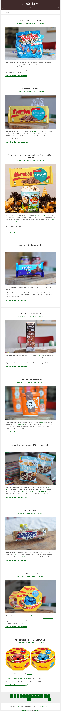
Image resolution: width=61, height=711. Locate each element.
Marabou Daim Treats (32, 616)
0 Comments (41, 23)
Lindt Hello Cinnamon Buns (30, 313)
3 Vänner (42, 422)
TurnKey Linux (38, 710)
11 (45, 696)
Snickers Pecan (30, 510)
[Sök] (2, 8)
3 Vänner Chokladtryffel (30, 380)
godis (37, 706)
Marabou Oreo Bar (48, 618)
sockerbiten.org (17, 706)
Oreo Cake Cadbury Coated (30, 245)
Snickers (15, 554)
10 (41, 696)
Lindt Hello (40, 355)
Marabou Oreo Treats (30, 573)
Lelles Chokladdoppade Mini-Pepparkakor (30, 445)
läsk (50, 706)
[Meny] (58, 8)
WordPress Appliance (24, 710)
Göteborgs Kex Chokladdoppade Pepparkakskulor (36, 491)
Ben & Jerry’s (46, 215)
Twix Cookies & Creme (30, 20)
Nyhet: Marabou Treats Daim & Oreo (30, 640)
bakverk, (43, 706)
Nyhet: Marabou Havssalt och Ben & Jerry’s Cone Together (30, 156)
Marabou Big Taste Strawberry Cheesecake (17, 678)
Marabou (37, 215)
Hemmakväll (34, 131)
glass (40, 706)
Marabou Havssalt (30, 89)
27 (29, 699)
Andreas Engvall (31, 23)
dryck (46, 706)
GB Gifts (24, 557)
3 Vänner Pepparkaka (18, 424)
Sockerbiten (30, 3)
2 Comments (40, 160)
